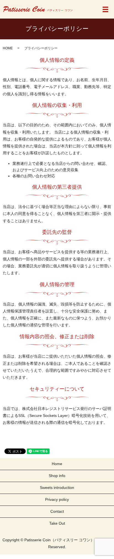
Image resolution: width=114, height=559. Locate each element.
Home (57, 463)
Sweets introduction (57, 487)
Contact (57, 511)
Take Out (57, 523)
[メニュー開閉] (105, 9)
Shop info (57, 475)
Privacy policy (57, 499)
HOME (8, 48)
